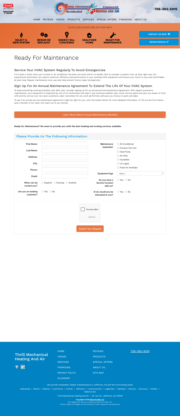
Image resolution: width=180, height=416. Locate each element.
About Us (141, 19)
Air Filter (124, 155)
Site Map (98, 372)
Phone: (34, 169)
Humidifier (124, 159)
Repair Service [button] (158, 42)
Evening (60, 182)
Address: (33, 156)
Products (73, 19)
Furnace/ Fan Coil (128, 147)
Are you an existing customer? (28, 193)
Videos (60, 19)
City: (35, 163)
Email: (34, 176)
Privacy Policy (66, 372)
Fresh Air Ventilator (129, 167)
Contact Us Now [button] (158, 34)
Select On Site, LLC (97, 400)
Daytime (48, 182)
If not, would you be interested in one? (103, 193)
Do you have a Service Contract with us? (104, 182)
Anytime (72, 182)
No (53, 191)
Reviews (48, 19)
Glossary (63, 378)
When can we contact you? (31, 184)
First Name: (32, 143)
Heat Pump (125, 151)
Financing (125, 19)
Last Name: (32, 150)
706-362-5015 (140, 351)
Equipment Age (105, 173)
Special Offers (106, 19)
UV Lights (124, 163)
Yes (46, 191)
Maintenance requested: (106, 145)
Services (88, 19)
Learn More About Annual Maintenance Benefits (90, 114)
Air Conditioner (127, 144)
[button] (90, 228)
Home (36, 19)
